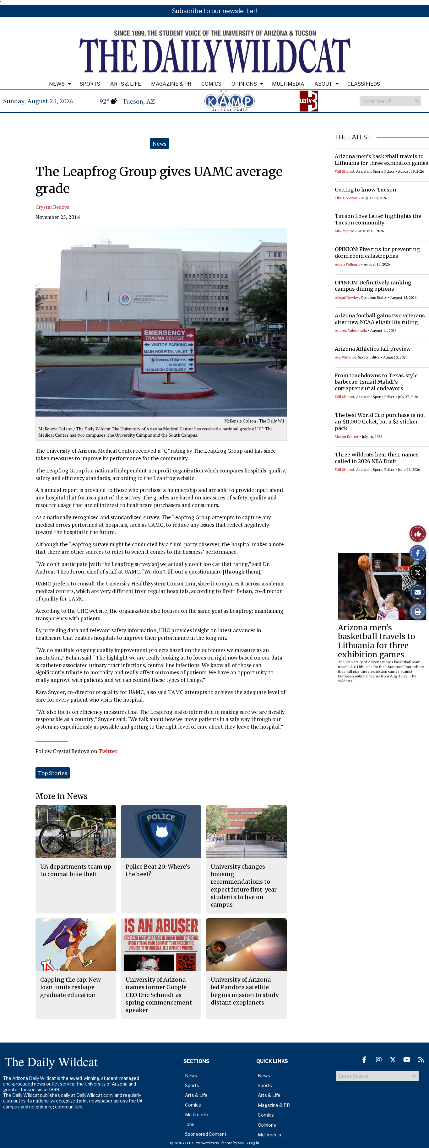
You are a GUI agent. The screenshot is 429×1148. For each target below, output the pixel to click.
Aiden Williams (347, 264)
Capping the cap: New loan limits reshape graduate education (70, 987)
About (323, 84)
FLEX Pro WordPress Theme (208, 1142)
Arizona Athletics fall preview (373, 349)
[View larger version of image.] (161, 322)
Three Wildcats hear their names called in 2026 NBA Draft (377, 457)
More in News (61, 796)
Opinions (244, 84)
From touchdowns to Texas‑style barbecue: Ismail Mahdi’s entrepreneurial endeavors (376, 382)
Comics (211, 84)
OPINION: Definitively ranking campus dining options (373, 285)
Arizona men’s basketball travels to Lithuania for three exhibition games (381, 159)
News (57, 84)
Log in (254, 1142)
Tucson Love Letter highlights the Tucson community (378, 219)
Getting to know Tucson (365, 189)
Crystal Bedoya (52, 206)
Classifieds (363, 84)
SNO (242, 1142)
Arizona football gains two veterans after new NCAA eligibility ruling (380, 318)
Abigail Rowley (347, 297)
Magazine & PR (171, 84)
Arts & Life (125, 84)
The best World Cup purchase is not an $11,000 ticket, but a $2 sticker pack (380, 421)
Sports (90, 84)
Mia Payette (344, 231)
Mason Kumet (346, 436)
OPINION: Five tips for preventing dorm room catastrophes (377, 252)
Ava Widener (345, 357)
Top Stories (52, 773)
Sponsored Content (205, 1134)
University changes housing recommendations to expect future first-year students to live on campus (244, 885)
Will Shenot (344, 171)
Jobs (189, 1124)
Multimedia (288, 84)
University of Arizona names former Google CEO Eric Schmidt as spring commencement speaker (159, 995)
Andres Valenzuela (351, 330)
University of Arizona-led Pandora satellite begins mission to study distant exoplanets (245, 991)
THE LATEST (353, 137)
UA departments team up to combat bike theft (75, 870)
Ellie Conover (346, 198)
